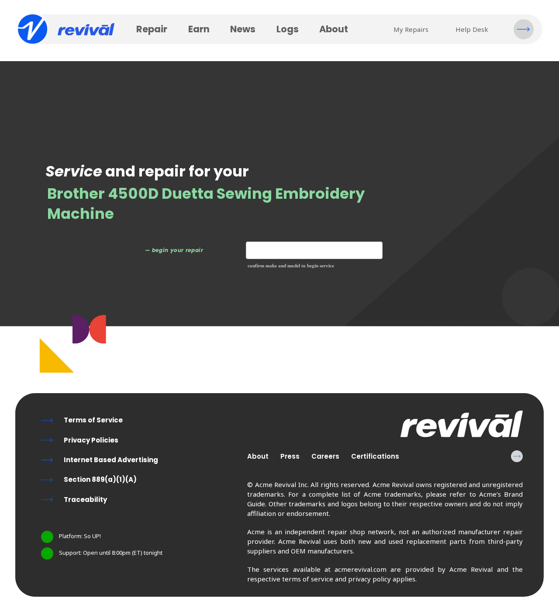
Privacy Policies (91, 440)
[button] (524, 29)
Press (290, 456)
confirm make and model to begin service (291, 265)
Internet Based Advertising (111, 459)
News (242, 29)
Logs (287, 29)
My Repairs (410, 29)
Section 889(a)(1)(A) (100, 479)
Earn (199, 29)
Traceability (85, 499)
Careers (325, 456)
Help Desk (471, 29)
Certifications (375, 456)
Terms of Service (93, 420)
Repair (151, 29)
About (333, 29)
